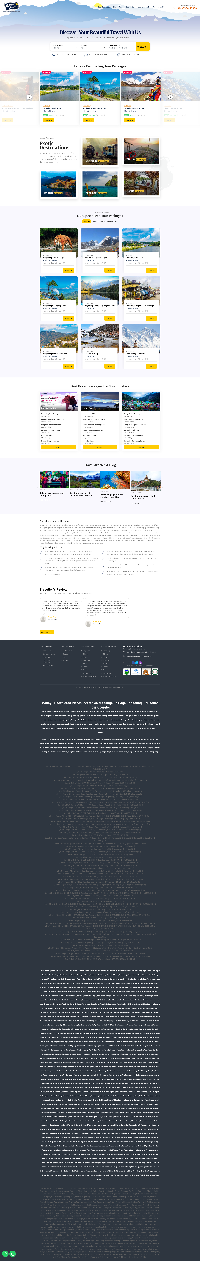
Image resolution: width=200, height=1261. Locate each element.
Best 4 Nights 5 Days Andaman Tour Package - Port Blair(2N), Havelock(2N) (100, 909)
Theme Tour (118, 7)
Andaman (96, 192)
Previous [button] (29, 97)
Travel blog (141, 7)
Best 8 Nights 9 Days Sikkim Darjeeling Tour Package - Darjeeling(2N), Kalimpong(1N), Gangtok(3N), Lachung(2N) (101, 780)
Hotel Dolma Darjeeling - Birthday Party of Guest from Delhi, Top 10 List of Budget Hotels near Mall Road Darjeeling (89, 1207)
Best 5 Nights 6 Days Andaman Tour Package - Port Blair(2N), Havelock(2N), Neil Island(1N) (100, 777)
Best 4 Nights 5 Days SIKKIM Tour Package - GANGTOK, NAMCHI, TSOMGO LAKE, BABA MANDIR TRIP (100, 832)
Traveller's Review (53, 589)
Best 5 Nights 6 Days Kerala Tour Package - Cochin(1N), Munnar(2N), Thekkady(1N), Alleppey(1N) (101, 788)
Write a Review (46, 632)
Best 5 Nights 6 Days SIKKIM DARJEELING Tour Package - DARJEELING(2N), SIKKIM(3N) (100, 898)
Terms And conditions (46, 661)
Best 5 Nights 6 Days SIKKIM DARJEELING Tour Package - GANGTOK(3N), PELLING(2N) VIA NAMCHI (100, 862)
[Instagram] (140, 662)
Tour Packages (104, 7)
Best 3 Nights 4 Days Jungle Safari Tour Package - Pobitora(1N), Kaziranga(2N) (100, 854)
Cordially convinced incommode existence (81, 494)
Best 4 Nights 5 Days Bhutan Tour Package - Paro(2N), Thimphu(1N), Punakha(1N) (100, 950)
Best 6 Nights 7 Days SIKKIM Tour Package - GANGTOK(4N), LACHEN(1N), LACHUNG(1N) (100, 887)
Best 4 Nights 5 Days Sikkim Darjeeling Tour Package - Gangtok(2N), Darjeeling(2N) (100, 846)
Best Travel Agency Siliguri (96, 257)
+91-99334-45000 (186, 8)
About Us (151, 7)
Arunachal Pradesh (89, 676)
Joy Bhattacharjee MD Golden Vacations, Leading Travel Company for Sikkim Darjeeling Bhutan (114, 1191)
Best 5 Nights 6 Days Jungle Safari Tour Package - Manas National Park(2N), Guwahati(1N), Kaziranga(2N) (100, 794)
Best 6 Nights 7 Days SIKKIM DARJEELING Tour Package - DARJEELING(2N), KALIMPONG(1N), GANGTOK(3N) (100, 953)
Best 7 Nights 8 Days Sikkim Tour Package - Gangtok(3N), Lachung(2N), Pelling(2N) (100, 849)
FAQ (64, 657)
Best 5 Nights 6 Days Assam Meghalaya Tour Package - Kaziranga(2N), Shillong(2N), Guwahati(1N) (101, 818)
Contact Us (160, 7)
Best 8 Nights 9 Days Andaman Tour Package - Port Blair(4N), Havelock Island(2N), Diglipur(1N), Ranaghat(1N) (100, 843)
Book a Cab (130, 7)
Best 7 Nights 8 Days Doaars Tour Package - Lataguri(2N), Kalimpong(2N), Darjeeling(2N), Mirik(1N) (100, 939)
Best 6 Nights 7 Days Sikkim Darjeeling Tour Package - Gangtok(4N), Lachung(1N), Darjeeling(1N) (100, 931)
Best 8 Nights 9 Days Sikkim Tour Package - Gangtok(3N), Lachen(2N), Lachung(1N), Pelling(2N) (100, 912)
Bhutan (53, 192)
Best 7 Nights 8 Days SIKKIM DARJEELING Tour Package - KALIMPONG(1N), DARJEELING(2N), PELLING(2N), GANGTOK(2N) (100, 915)
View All (58, 447)
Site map (66, 660)
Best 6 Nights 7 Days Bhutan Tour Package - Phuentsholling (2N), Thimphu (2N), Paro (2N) (100, 799)
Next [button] (170, 97)
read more (44, 500)
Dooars (102, 221)
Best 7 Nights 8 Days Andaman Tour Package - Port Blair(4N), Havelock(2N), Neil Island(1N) (100, 876)
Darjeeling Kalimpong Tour (95, 108)
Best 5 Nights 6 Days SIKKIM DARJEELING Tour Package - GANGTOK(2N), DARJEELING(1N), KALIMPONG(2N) (100, 890)
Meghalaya (87, 673)
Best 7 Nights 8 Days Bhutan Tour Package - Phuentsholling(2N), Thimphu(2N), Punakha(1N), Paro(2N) (100, 879)
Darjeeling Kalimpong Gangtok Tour (99, 305)
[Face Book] (133, 662)
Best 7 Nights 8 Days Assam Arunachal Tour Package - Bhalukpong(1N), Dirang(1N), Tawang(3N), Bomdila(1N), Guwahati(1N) (100, 948)
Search (143, 47)
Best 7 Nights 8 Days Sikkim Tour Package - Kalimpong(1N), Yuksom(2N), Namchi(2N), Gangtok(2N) (100, 882)
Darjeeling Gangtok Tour (134, 108)
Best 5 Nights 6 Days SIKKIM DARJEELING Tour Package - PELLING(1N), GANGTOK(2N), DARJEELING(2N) (100, 805)
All (116, 221)
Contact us (66, 654)
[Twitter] (136, 662)
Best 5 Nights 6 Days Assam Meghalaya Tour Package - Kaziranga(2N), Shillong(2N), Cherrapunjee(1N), (100, 791)
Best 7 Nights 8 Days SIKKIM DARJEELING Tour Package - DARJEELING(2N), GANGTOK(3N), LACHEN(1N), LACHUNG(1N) (100, 802)
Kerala (135, 190)
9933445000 (132, 656)
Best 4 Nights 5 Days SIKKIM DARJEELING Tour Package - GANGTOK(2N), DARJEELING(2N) (101, 813)
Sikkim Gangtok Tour (173, 108)
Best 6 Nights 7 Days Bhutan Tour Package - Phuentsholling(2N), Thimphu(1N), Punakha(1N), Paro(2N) (100, 871)
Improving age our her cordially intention (111, 495)
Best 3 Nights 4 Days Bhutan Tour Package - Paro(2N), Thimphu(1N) (100, 774)
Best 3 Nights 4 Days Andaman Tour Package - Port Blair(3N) (100, 901)
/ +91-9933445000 (144, 656)
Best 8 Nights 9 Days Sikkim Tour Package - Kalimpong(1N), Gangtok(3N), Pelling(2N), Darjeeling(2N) (100, 827)
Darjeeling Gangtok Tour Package (140, 305)
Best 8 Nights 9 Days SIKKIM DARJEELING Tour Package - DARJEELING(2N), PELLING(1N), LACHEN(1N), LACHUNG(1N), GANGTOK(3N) (101, 923)
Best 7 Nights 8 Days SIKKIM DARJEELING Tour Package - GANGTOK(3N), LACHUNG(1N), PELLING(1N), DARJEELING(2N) (100, 821)
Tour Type (84, 45)
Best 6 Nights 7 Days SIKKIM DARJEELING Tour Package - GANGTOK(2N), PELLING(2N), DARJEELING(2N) (100, 873)
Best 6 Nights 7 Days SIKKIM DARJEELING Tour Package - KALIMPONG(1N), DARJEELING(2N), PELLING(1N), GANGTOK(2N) (100, 816)
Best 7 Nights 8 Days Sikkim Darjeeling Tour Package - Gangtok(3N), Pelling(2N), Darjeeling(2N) (100, 942)
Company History (49, 654)
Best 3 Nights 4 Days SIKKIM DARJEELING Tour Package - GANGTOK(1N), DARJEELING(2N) (101, 865)
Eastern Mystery (91, 353)
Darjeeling (97, 160)
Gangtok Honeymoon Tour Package (17, 108)
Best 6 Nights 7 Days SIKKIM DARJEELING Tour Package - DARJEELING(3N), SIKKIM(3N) (100, 783)
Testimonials (67, 651)
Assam (85, 670)
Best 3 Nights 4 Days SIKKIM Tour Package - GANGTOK (100, 771)
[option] (59, 98)
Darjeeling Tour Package (53, 257)
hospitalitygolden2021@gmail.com (141, 652)
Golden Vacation (86, 687)
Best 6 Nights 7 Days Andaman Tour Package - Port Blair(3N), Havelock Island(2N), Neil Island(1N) (100, 829)
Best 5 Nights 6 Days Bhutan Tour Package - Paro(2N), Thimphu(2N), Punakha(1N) (100, 895)
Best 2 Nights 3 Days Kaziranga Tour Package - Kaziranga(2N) (100, 857)
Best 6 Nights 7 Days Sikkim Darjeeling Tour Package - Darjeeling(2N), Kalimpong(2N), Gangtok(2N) (100, 810)
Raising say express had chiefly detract (52, 494)
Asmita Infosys (119, 687)
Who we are (47, 651)
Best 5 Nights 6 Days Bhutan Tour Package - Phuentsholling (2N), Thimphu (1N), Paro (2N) (100, 807)
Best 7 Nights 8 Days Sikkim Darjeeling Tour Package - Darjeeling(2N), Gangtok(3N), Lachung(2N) (100, 796)
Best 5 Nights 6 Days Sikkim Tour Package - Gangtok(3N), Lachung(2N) (100, 785)
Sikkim (136, 159)
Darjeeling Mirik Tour (52, 108)
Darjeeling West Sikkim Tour (55, 353)
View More (7, 120)
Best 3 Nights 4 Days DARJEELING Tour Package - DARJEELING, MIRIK (100, 835)
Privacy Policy (47, 666)
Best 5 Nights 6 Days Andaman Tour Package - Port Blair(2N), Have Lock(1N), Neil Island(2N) (100, 906)
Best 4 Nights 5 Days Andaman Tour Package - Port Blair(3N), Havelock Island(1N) (100, 868)
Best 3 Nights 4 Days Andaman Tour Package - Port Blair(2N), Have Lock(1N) (100, 920)
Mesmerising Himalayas (136, 353)
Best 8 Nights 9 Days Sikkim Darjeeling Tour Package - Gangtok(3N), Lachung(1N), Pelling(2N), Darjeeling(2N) (100, 884)
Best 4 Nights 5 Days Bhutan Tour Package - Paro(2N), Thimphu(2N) (100, 917)
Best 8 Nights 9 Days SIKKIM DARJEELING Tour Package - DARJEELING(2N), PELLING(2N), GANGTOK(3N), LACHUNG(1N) (100, 956)
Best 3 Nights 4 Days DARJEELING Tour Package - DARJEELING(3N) (100, 945)
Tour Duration (114, 45)
